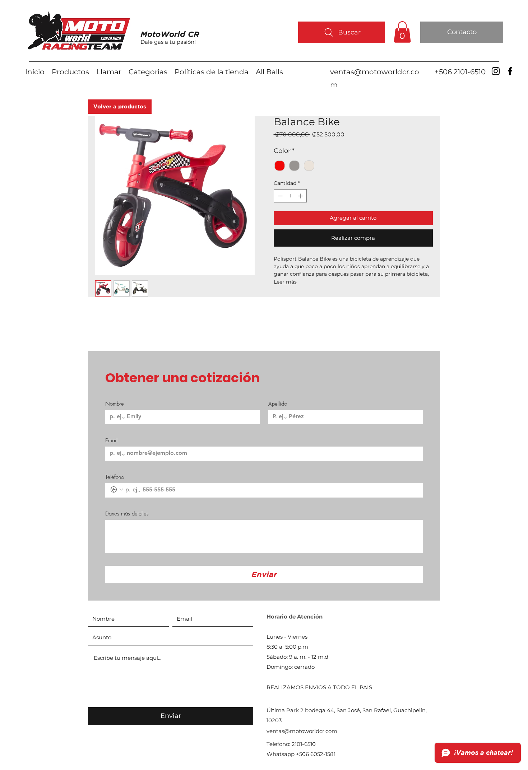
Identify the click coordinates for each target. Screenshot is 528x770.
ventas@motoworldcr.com (302, 731)
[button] (402, 32)
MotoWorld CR (169, 34)
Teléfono (114, 477)
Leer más (285, 282)
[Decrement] (279, 196)
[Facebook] (510, 71)
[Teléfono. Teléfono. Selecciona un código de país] (117, 489)
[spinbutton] (290, 196)
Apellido (277, 404)
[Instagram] (495, 71)
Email (111, 440)
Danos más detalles (127, 513)
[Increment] (301, 196)
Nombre (114, 404)
